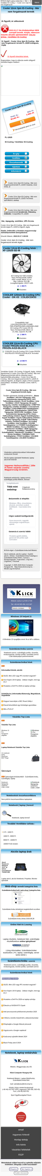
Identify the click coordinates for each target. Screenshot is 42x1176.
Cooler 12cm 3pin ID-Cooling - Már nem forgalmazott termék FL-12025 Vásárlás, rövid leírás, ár (20, 185)
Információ (16, 171)
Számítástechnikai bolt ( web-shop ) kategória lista (21, 890)
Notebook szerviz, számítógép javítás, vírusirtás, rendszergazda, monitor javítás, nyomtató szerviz (21, 653)
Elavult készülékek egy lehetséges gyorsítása (19, 705)
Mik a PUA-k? (8, 709)
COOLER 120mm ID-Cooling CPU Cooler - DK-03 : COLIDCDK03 (21, 296)
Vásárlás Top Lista (8, 725)
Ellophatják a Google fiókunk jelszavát (17, 1024)
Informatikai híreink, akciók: (12, 670)
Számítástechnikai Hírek (13, 558)
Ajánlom (16, 167)
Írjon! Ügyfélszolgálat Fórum (21, 1095)
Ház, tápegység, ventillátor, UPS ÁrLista (17, 221)
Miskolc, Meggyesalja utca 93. (21, 1067)
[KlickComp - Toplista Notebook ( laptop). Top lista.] (2, 743)
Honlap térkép (21, 1139)
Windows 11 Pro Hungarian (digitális (5, 733)
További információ (21, 1173)
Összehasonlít (16, 162)
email (21, 1129)
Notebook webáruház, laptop (14, 478)
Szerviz (26, 558)
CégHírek (7, 561)
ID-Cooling (9, 142)
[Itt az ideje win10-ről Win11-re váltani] (21, 636)
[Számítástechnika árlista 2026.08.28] (21, 917)
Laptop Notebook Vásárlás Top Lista (15, 747)
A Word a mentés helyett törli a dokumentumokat (20, 1018)
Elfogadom (13, 1169)
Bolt (26, 1)
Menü (37, 2)
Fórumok (16, 561)
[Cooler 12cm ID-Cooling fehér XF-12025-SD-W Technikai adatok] (22, 273)
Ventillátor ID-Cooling (8, 3)
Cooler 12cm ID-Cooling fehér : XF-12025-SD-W (20, 249)
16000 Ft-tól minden (10, 844)
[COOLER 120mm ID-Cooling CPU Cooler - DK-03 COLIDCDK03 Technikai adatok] (22, 320)
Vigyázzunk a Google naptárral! (14, 1030)
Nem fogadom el (27, 1169)
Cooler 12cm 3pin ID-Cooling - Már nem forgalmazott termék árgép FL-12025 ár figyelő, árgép (20, 226)
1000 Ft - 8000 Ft (9, 836)
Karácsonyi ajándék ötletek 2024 (15, 1036)
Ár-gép (16, 154)
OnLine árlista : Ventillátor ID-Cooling (18, 36)
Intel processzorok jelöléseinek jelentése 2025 (20, 1012)
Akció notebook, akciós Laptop (15, 554)
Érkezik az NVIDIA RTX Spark (14, 1005)
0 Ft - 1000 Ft (8, 832)
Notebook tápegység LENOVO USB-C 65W (5, 784)
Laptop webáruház (16, 1)
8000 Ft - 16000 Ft (10, 840)
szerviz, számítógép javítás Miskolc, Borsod (17, 478)
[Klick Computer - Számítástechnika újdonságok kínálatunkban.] (2, 777)
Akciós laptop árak (21, 851)
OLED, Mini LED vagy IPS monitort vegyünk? (19, 676)
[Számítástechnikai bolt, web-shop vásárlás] (21, 904)
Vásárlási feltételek (21, 1149)
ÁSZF (21, 1154)
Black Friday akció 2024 (12, 1043)
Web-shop (11, 886)
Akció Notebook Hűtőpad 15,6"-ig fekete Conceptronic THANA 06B (6, 867)
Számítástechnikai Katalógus (26, 556)
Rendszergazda (10, 559)
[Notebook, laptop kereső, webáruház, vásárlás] (6, 818)
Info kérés (21, 1144)
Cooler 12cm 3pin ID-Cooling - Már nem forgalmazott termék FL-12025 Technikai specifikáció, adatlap (20, 198)
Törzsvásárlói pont (21, 128)
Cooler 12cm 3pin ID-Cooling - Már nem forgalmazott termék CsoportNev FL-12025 (20, 212)
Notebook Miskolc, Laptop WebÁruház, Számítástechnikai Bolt (21, 1079)
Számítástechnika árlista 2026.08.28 (21, 919)
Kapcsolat (20, 559)
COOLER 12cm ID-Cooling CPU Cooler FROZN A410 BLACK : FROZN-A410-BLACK (20, 345)
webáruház (16, 452)
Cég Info (29, 559)
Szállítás (16, 158)
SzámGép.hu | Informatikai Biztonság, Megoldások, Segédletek (21, 694)
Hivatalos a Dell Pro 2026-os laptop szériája (19, 686)
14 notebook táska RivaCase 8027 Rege (5, 755)
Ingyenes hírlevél (21, 1134)
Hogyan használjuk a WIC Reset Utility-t (17, 701)
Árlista (12, 556)
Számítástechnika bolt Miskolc (26, 550)
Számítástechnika (17, 961)
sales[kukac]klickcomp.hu (23, 1084)
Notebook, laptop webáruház (21, 1052)
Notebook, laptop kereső (21, 818)
